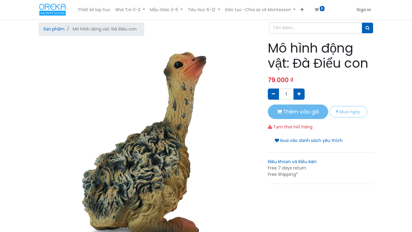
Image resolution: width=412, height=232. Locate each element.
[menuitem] (94, 9)
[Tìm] (367, 28)
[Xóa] (273, 94)
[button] (302, 9)
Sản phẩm (54, 29)
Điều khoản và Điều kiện (292, 162)
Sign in (364, 10)
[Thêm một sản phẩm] (299, 94)
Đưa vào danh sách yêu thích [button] (311, 140)
